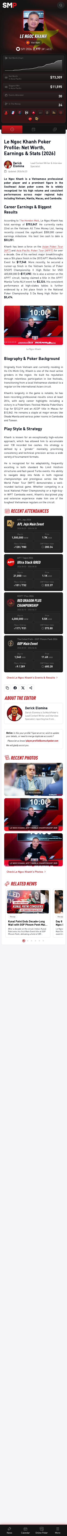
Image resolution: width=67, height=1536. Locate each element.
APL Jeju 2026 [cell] (24, 519)
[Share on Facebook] (15, 688)
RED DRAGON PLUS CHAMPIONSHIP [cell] (29, 603)
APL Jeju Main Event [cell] (30, 524)
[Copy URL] (7, 688)
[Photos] (55, 129)
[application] (33, 65)
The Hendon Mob (29, 220)
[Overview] (12, 129)
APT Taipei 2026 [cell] (25, 557)
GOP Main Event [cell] (27, 643)
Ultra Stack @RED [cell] (28, 562)
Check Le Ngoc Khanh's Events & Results (31, 677)
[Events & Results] (33, 129)
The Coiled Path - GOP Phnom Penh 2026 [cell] (37, 639)
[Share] (30, 688)
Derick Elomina (18, 164)
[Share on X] (23, 688)
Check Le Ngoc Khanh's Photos (25, 871)
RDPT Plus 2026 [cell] (25, 596)
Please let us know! (32, 740)
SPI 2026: (30, 49)
